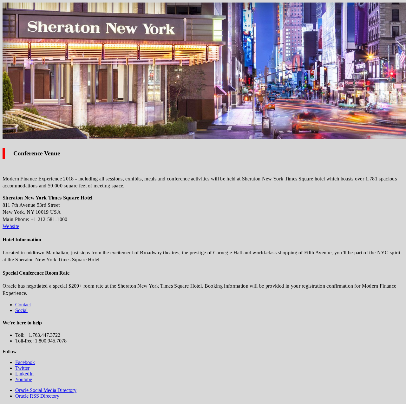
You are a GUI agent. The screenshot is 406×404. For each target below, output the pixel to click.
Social (21, 310)
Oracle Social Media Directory (45, 390)
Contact (23, 304)
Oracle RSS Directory (37, 396)
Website (11, 226)
